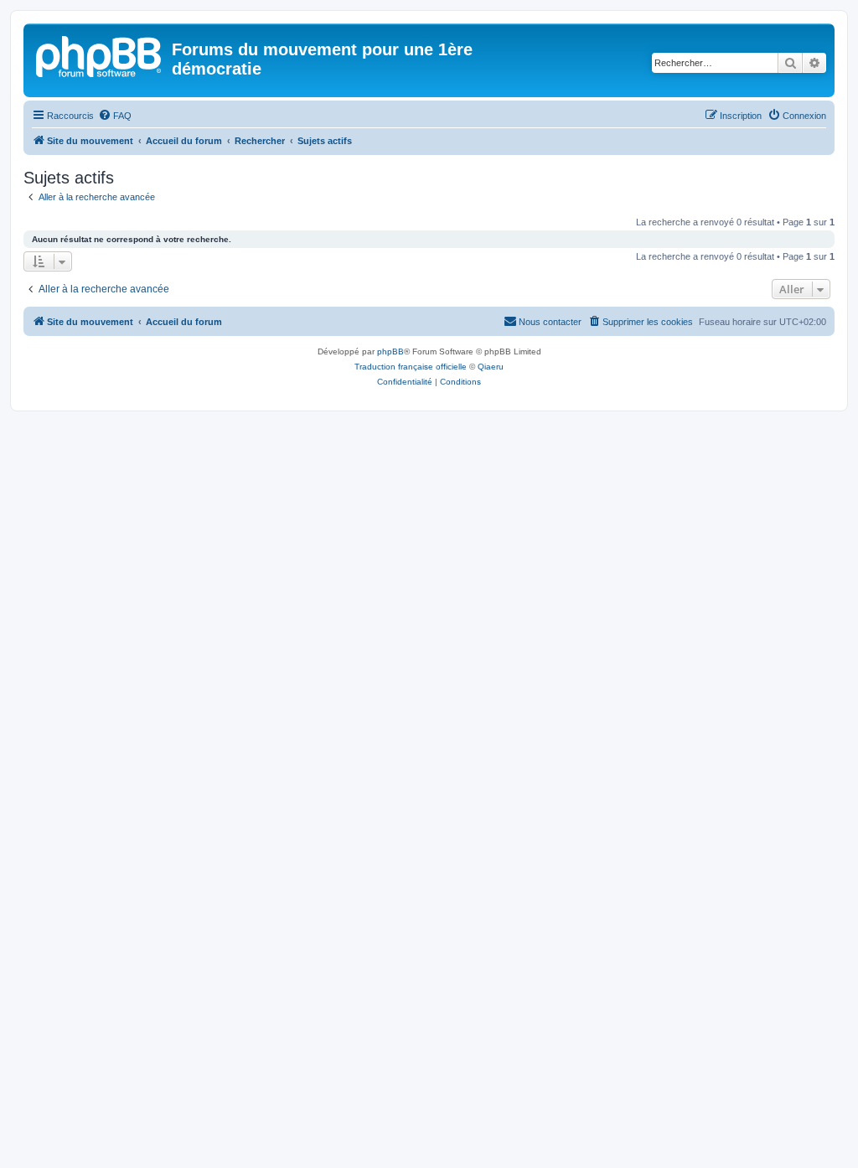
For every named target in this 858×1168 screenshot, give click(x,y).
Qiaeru (491, 366)
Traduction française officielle (410, 366)
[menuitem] (115, 116)
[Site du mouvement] (100, 54)
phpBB (390, 351)
